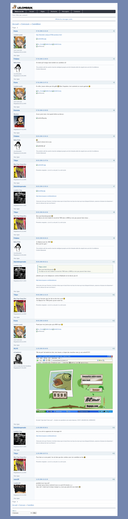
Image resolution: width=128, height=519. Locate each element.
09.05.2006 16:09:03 (42, 320)
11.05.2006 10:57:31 (42, 453)
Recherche (54, 11)
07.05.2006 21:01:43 (42, 31)
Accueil (32, 11)
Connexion (77, 11)
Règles (43, 11)
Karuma (17, 110)
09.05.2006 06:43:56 (42, 212)
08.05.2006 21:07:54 (42, 160)
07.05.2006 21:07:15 (42, 82)
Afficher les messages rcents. (64, 19)
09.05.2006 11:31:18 (42, 295)
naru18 (16, 479)
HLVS (16, 348)
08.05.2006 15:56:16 (42, 136)
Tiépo (16, 160)
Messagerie (65, 11)
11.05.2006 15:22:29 (42, 479)
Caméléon (36, 24)
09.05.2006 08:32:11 (42, 262)
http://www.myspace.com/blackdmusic (46, 196)
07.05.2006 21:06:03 (42, 59)
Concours (25, 24)
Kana (16, 31)
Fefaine (16, 59)
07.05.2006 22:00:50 (42, 110)
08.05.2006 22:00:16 (42, 186)
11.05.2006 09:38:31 (42, 427)
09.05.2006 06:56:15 (42, 238)
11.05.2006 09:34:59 (42, 348)
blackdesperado (20, 186)
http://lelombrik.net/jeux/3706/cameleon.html (49, 35)
